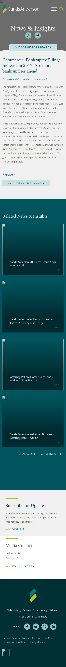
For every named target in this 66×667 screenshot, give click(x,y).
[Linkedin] (53, 626)
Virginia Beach (26, 616)
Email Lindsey (23, 566)
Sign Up (18, 529)
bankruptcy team (10, 132)
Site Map (48, 638)
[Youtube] (36, 626)
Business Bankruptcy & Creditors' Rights (26, 183)
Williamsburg (41, 616)
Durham (27, 610)
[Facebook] (27, 626)
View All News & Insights (43, 454)
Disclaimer (36, 638)
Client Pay (16, 626)
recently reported (33, 91)
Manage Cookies (12, 638)
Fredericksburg (40, 610)
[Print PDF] (28, 35)
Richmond (54, 610)
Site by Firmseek (38, 642)
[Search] (61, 9)
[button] (38, 35)
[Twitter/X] (44, 626)
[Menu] (54, 9)
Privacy (25, 638)
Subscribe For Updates (33, 47)
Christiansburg (14, 610)
